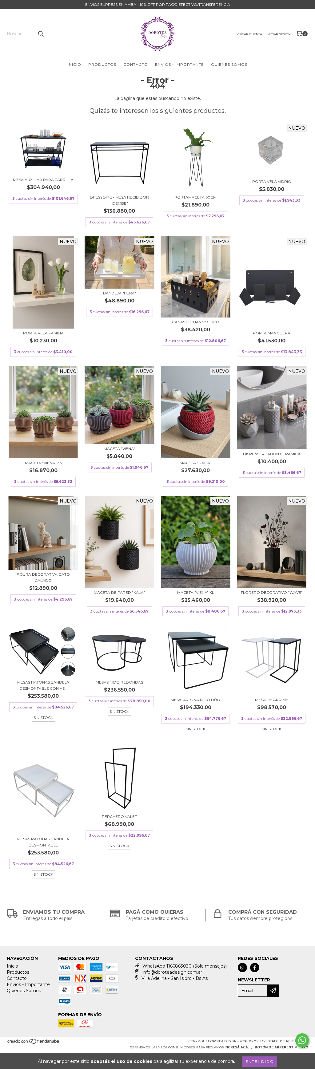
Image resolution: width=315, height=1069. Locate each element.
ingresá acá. (237, 1047)
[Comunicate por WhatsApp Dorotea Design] (302, 1040)
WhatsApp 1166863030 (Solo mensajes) (184, 966)
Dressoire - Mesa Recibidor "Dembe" (119, 200)
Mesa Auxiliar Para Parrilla (43, 179)
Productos (102, 64)
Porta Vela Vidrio (271, 181)
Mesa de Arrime (271, 699)
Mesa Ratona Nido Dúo (195, 699)
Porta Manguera (271, 333)
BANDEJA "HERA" (119, 293)
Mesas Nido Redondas (119, 682)
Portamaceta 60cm (195, 197)
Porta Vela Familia (43, 333)
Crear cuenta (249, 34)
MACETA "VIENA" (119, 448)
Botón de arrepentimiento (281, 1047)
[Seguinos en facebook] (254, 967)
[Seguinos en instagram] (242, 967)
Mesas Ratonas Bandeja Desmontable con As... (43, 685)
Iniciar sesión (278, 34)
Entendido (259, 1061)
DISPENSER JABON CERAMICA (272, 454)
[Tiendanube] (34, 1043)
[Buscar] (40, 33)
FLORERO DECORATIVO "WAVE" (272, 592)
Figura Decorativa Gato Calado (43, 577)
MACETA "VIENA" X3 (43, 462)
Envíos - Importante (179, 64)
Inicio (74, 64)
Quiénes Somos (229, 64)
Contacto (135, 64)
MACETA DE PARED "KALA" (119, 592)
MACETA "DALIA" (195, 462)
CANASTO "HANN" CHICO (195, 322)
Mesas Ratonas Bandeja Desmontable (43, 842)
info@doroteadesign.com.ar (172, 972)
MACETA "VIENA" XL (195, 592)
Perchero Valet (119, 816)
